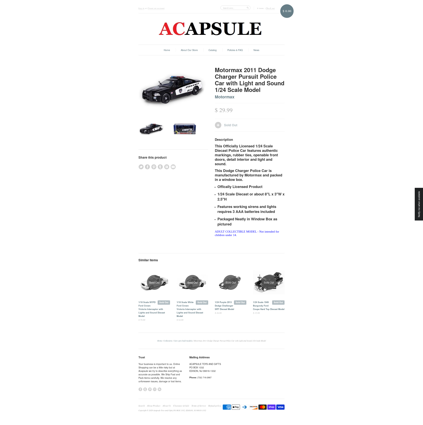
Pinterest (150, 389)
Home (167, 50)
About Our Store (189, 50)
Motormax (224, 97)
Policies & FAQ (235, 50)
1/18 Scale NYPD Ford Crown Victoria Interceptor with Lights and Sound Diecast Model (151, 309)
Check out (270, 8)
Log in (141, 8)
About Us (167, 406)
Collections (168, 340)
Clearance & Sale (181, 406)
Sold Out (163, 302)
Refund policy (214, 406)
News (256, 50)
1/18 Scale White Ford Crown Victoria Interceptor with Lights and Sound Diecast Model (190, 309)
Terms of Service (199, 406)
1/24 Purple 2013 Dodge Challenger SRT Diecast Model (224, 306)
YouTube (155, 389)
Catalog (213, 50)
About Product (153, 406)
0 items (260, 8)
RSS (159, 389)
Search (141, 406)
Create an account (156, 8)
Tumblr (145, 389)
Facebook (140, 389)
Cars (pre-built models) (183, 340)
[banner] (211, 29)
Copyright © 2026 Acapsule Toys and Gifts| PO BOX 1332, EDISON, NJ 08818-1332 (172, 410)
